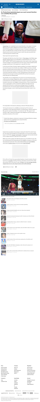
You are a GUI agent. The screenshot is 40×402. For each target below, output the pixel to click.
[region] (20, 184)
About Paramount (17, 370)
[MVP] (31, 392)
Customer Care (4, 381)
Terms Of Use (29, 367)
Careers (15, 369)
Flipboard (16, 388)
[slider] (20, 192)
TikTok (15, 381)
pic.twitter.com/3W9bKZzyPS (10, 121)
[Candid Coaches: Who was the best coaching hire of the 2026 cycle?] (3, 241)
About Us (16, 367)
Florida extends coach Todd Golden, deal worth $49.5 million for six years (21, 227)
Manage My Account (31, 380)
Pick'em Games (4, 367)
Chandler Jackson (11, 143)
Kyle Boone (4, 15)
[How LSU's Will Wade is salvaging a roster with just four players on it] (3, 247)
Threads (15, 387)
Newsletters (29, 381)
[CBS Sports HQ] (18, 390)
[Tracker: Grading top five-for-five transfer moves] (3, 235)
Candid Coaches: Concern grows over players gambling (17, 204)
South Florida (18, 134)
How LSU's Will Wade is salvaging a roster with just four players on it (20, 245)
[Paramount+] (18, 392)
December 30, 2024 (20, 123)
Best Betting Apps (4, 371)
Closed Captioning (30, 373)
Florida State (5, 46)
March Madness (4, 374)
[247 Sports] (4, 392)
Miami (22, 162)
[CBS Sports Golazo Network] (28, 390)
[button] (2, 4)
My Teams (29, 382)
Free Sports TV (4, 370)
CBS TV (15, 373)
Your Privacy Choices (31, 371)
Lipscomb (25, 134)
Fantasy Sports (4, 369)
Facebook (16, 384)
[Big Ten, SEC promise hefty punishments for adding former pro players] (3, 252)
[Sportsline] (12, 393)
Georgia (13, 134)
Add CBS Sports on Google (9, 166)
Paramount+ (16, 371)
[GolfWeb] (20, 395)
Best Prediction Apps (5, 373)
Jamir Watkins (32, 141)
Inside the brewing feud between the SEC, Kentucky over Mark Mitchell (20, 216)
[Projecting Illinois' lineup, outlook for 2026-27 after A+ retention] (3, 223)
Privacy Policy (29, 369)
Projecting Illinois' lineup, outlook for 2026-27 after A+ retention (19, 221)
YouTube (15, 380)
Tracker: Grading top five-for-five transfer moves (16, 233)
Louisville (10, 160)
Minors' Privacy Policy (31, 370)
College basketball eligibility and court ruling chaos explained (18, 210)
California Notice (30, 374)
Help (2, 380)
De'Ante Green (10, 59)
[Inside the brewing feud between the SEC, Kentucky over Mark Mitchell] (3, 218)
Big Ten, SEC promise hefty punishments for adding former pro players (20, 250)
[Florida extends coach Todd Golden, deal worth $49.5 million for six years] (3, 229)
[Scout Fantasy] (36, 393)
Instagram (16, 382)
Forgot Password (30, 384)
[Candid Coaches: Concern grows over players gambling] (3, 206)
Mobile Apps (3, 376)
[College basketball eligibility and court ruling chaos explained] (3, 212)
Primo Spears (26, 58)
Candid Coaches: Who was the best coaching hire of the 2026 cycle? (20, 239)
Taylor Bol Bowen (26, 143)
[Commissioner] (25, 392)
